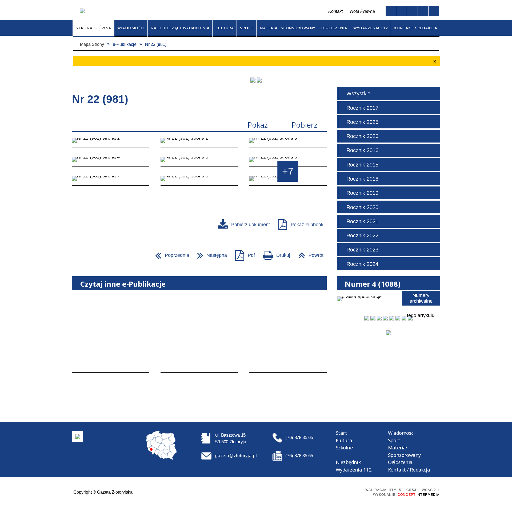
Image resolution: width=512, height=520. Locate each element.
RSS (234, 11)
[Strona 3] (287, 143)
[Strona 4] (110, 162)
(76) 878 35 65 (299, 437)
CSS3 (329, 492)
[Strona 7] (110, 181)
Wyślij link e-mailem (100, 255)
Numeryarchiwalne (421, 298)
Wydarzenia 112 (353, 469)
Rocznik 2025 (362, 122)
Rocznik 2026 (362, 136)
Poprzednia (169, 253)
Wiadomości (401, 432)
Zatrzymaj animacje (391, 11)
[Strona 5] (199, 162)
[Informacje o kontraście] (434, 11)
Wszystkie (358, 93)
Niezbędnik (348, 462)
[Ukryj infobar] (433, 61)
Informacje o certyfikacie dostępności (260, 491)
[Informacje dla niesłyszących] (423, 11)
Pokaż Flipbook (307, 224)
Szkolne (344, 447)
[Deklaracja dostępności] (412, 11)
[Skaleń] (259, 80)
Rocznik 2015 (362, 165)
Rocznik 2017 (362, 108)
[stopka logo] (77, 436)
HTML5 (320, 492)
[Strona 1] (110, 143)
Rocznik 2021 (362, 221)
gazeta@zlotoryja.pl (236, 455)
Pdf (242, 253)
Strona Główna (198, 11)
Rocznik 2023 (362, 250)
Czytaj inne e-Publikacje (123, 284)
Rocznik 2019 (362, 193)
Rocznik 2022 (362, 235)
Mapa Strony (209, 11)
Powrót (308, 253)
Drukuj (274, 253)
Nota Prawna (362, 11)
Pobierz (304, 125)
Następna (209, 253)
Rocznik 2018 (362, 179)
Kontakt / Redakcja (409, 469)
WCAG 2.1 (348, 491)
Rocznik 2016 (362, 150)
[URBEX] (252, 80)
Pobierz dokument (250, 224)
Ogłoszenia (400, 462)
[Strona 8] (199, 181)
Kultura (344, 440)
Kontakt (222, 11)
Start (341, 432)
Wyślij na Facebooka (78, 255)
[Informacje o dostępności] (401, 11)
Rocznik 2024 (362, 264)
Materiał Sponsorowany (404, 451)
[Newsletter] (388, 332)
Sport (394, 440)
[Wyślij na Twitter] (89, 255)
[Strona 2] (199, 143)
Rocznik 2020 (362, 207)
